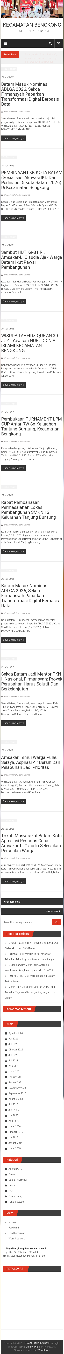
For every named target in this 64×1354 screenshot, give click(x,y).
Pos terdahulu (12, 901)
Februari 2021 (16, 1077)
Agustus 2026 (16, 1033)
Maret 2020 (15, 1126)
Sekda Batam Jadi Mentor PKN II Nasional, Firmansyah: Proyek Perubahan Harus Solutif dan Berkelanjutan (31, 681)
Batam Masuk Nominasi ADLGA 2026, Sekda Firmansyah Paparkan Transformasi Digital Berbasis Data (30, 94)
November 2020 (17, 1088)
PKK (11, 1190)
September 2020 (17, 1093)
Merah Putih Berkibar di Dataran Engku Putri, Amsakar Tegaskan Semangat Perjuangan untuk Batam (31, 992)
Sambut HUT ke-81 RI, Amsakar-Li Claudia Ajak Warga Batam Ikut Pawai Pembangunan (31, 260)
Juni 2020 (14, 1110)
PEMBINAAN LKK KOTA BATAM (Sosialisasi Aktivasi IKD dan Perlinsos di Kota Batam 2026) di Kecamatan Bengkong (31, 180)
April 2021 (14, 1066)
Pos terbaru (52, 911)
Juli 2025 (13, 1044)
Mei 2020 (13, 1115)
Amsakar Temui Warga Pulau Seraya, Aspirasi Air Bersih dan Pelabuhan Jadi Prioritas (30, 762)
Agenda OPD (15, 1168)
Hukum (12, 1185)
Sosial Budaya (16, 1196)
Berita (12, 1174)
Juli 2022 (13, 1055)
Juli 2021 (13, 1060)
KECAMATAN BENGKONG (32, 25)
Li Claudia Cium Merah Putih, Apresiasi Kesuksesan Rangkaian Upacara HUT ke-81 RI (43, 58)
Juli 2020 (13, 1104)
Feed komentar (17, 1233)
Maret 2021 (15, 1071)
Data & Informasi (18, 1179)
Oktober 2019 (16, 1132)
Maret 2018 (15, 1148)
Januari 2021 (16, 1082)
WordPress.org (17, 1238)
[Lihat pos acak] (58, 43)
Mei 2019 (13, 1137)
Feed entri (14, 1227)
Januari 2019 (16, 1143)
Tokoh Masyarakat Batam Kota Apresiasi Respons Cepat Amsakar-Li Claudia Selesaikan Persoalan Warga (31, 843)
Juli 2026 (13, 1038)
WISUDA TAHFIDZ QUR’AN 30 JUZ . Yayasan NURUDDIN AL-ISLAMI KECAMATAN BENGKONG (30, 343)
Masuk (12, 1222)
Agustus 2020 (16, 1099)
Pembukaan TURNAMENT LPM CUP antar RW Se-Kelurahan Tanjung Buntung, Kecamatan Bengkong (31, 426)
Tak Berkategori (9, 69)
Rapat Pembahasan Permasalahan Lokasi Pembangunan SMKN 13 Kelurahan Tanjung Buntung (28, 510)
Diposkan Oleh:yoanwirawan (17, 111)
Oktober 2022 (16, 1049)
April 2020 (14, 1121)
